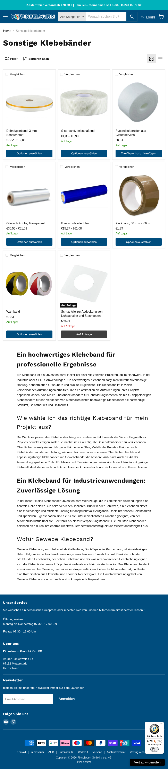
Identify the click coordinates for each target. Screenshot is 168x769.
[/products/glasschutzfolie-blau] (84, 195)
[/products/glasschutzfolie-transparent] (29, 195)
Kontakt (21, 752)
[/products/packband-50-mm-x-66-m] (138, 195)
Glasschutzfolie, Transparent (25, 223)
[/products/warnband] (29, 284)
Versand (97, 752)
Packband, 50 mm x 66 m (133, 223)
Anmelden (67, 699)
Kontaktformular (116, 752)
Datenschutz (66, 752)
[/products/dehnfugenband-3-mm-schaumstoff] (29, 103)
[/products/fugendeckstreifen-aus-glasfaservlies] (138, 103)
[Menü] (161, 724)
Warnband (13, 311)
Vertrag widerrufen (140, 752)
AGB (51, 752)
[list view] (160, 58)
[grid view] (151, 58)
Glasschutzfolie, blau (75, 223)
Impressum (37, 752)
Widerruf (83, 752)
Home (7, 30)
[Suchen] (131, 16)
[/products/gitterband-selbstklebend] (84, 103)
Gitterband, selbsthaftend (77, 130)
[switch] (154, 749)
